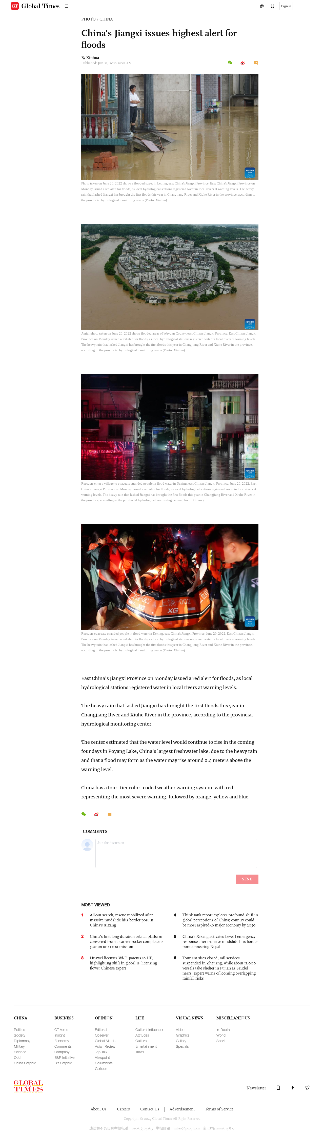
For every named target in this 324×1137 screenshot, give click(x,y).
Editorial (101, 1029)
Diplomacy (22, 1041)
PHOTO (88, 19)
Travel (139, 1052)
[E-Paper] (261, 7)
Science (20, 1052)
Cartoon (101, 1068)
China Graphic (25, 1063)
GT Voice (61, 1029)
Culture (141, 1041)
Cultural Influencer (149, 1029)
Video (180, 1029)
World (221, 1035)
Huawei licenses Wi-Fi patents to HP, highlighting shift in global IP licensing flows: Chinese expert (123, 963)
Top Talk (101, 1052)
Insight (59, 1035)
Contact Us (149, 1109)
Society (19, 1035)
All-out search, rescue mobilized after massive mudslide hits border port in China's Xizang (121, 920)
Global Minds (105, 1041)
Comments (63, 1046)
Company (61, 1052)
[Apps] (270, 7)
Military (19, 1046)
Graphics (183, 1035)
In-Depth (223, 1029)
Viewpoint (102, 1057)
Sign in (286, 6)
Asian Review (105, 1046)
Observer (101, 1035)
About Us (99, 1109)
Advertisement (182, 1109)
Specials (182, 1046)
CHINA (106, 19)
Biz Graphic (63, 1063)
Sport (220, 1041)
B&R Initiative (64, 1057)
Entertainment (146, 1046)
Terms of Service (219, 1109)
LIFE (139, 1018)
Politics (19, 1029)
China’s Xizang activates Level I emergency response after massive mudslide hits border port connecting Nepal (220, 941)
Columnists (104, 1063)
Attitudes (142, 1035)
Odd (17, 1057)
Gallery (181, 1041)
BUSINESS (64, 1018)
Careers (123, 1109)
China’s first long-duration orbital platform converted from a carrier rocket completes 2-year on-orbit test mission (127, 941)
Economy (61, 1041)
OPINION (104, 1018)
